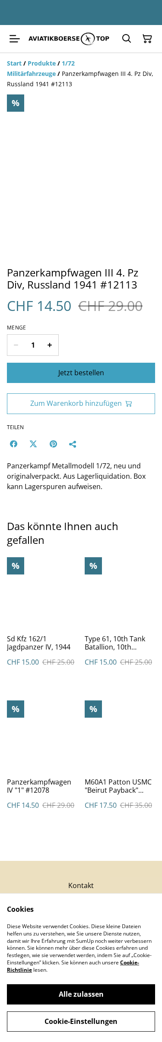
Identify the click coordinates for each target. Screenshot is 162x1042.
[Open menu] (14, 38)
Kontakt (81, 885)
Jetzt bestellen (81, 372)
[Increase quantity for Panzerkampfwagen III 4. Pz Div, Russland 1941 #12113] (50, 345)
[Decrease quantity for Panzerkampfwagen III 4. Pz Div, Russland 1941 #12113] (16, 345)
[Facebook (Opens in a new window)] (13, 443)
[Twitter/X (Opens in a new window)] (33, 443)
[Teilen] (73, 443)
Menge (16, 328)
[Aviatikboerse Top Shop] (69, 38)
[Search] (126, 38)
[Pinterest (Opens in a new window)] (53, 443)
